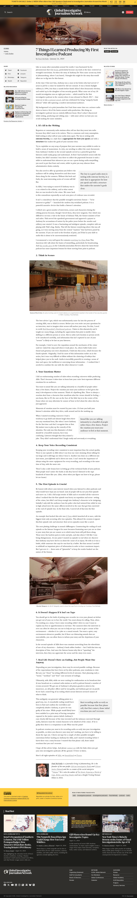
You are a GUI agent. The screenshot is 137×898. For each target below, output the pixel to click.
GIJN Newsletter (118, 880)
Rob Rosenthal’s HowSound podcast (57, 329)
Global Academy (118, 877)
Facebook (23, 70)
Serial (56, 70)
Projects (115, 883)
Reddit (9, 81)
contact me (71, 748)
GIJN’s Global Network (98, 872)
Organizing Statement (76, 872)
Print (9, 74)
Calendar (94, 880)
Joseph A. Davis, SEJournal (46, 845)
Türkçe (76, 6)
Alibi (66, 116)
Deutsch (109, 6)
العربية (11, 6)
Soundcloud (69, 755)
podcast (122, 795)
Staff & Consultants (75, 875)
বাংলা (19, 6)
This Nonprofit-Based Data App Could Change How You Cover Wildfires (51, 839)
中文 (131, 6)
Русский (92, 6)
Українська (66, 6)
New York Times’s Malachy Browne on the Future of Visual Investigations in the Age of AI (116, 839)
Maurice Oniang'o (109, 845)
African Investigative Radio (81, 766)
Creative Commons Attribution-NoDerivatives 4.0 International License (16, 798)
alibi (74, 795)
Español (45, 6)
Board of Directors (75, 877)
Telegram (23, 77)
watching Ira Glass (78, 240)
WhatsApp (10, 77)
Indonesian (121, 6)
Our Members (95, 875)
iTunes (79, 755)
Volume (55, 772)
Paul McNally (43, 59)
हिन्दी (84, 6)
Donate (129, 12)
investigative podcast (84, 795)
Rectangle (130, 896)
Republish (23, 81)
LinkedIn (23, 74)
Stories (6, 48)
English (27, 6)
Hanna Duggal (10, 851)
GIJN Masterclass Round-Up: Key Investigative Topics (84, 836)
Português (55, 6)
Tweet (9, 70)
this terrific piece (46, 246)
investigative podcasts (100, 795)
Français (36, 6)
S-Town (69, 516)
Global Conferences (97, 877)
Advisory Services (119, 885)
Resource (116, 875)
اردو (5, 6)
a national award (54, 100)
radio (128, 795)
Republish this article (45, 793)
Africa (100, 6)
